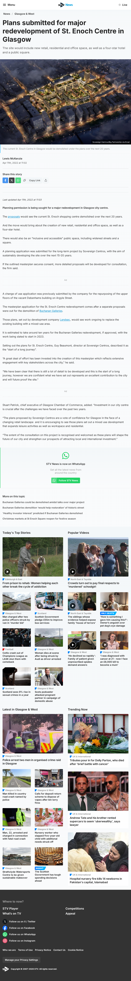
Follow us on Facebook (22, 928)
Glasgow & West (24, 13)
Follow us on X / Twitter (22, 921)
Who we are (9, 950)
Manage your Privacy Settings (21, 959)
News (6, 13)
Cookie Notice (75, 950)
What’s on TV (12, 913)
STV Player (10, 908)
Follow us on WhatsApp (22, 934)
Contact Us (59, 950)
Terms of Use (25, 950)
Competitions (75, 908)
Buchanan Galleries (50, 310)
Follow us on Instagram (22, 940)
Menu (11, 4)
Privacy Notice (43, 950)
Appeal (70, 913)
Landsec (65, 319)
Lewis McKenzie (12, 158)
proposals (14, 216)
